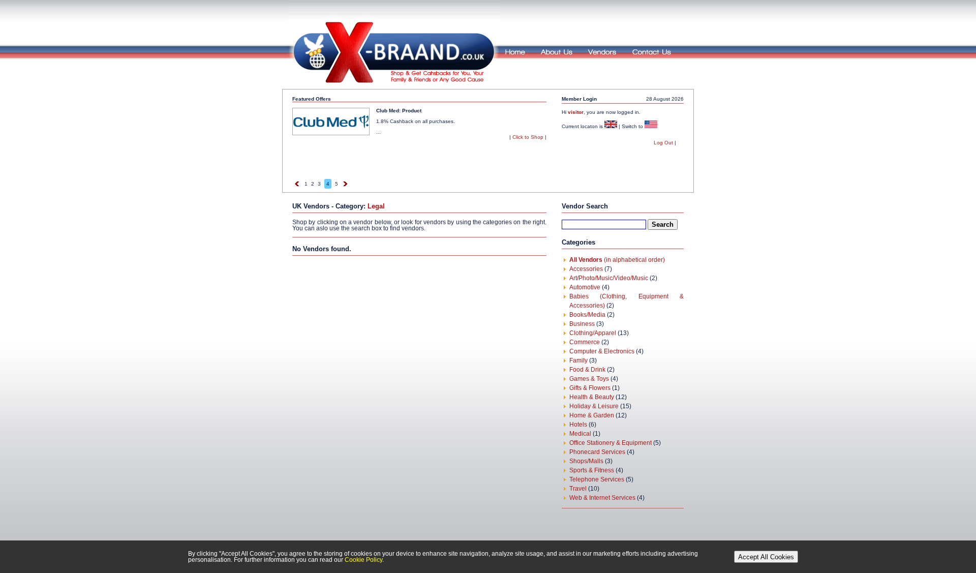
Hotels (578, 424)
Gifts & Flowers (590, 388)
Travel (578, 489)
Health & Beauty (591, 397)
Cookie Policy (363, 560)
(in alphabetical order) (617, 260)
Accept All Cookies (766, 557)
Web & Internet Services (602, 498)
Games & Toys (589, 379)
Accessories (586, 269)
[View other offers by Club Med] (331, 133)
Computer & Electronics (601, 351)
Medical (580, 434)
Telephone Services (596, 479)
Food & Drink (587, 370)
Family (578, 360)
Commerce (584, 342)
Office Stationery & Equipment (610, 443)
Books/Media (587, 315)
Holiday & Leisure (594, 406)
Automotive (584, 287)
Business (582, 324)
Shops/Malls (586, 461)
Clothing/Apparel (592, 333)
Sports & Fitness (591, 470)
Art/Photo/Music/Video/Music (608, 278)
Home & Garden (591, 415)
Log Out (663, 142)
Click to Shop (527, 137)
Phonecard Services (597, 452)
